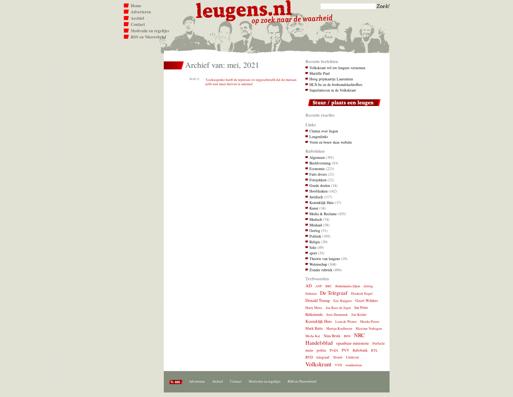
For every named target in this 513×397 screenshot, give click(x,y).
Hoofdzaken (318, 191)
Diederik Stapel (362, 293)
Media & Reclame (323, 213)
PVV (345, 350)
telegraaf (322, 357)
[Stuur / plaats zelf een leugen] (342, 107)
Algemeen (317, 157)
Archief (137, 18)
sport (313, 253)
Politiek (315, 236)
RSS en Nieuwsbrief (148, 37)
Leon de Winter (346, 321)
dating (368, 286)
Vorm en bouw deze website (330, 142)
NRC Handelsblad (335, 339)
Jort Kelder (359, 314)
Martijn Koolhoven (339, 328)
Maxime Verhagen (369, 328)
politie (321, 350)
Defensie (311, 293)
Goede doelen (319, 185)
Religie (314, 241)
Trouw (338, 357)
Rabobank (360, 350)
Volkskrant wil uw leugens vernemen (337, 67)
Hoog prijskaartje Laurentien (331, 78)
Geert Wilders (366, 300)
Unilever (352, 357)
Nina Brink (332, 335)
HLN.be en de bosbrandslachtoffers (335, 84)
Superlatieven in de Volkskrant (332, 90)
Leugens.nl (244, 10)
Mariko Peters (369, 321)
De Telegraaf (334, 292)
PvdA (334, 350)
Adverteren (141, 12)
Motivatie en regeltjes (150, 31)
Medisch (315, 219)
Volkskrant (318, 364)
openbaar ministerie (352, 343)
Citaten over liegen (323, 130)
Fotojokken (318, 179)
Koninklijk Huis (321, 202)
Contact (138, 24)
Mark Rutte (314, 328)
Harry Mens (313, 307)
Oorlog (314, 230)
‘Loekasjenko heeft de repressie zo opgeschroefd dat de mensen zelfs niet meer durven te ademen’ (251, 81)
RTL (374, 350)
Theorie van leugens (324, 258)
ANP (318, 286)
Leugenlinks (318, 136)
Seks (312, 247)
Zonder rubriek (320, 269)
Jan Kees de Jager (338, 307)
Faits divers (318, 174)
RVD (309, 357)
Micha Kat (312, 336)
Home (136, 6)
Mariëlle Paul (319, 73)
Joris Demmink (337, 314)
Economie (317, 168)
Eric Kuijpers (342, 300)
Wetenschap (318, 264)
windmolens (353, 365)
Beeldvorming (320, 163)
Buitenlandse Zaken (347, 286)
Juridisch (316, 196)
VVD (338, 365)
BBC (328, 286)
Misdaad (315, 224)
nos (347, 335)
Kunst (313, 208)
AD (308, 285)
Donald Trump (317, 300)
